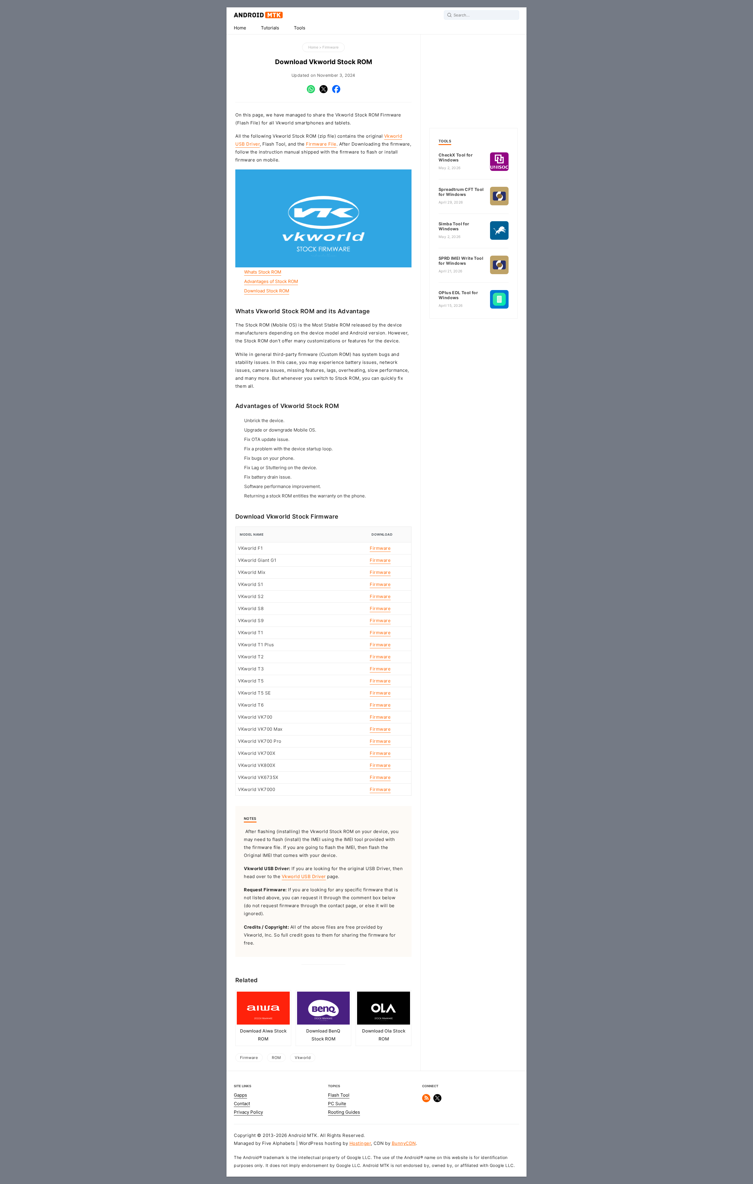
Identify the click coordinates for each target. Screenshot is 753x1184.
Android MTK (258, 15)
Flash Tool (338, 1095)
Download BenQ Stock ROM (323, 1035)
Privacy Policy (248, 1112)
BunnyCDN (404, 1143)
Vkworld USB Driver (304, 876)
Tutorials (270, 28)
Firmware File (321, 144)
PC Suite (337, 1103)
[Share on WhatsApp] (311, 91)
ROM (276, 1057)
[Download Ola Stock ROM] (383, 1010)
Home (240, 28)
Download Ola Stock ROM (383, 1035)
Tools (299, 28)
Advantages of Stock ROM (271, 281)
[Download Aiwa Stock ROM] (263, 1010)
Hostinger (360, 1143)
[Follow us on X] (437, 1100)
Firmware (330, 47)
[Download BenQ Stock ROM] (323, 1010)
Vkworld (303, 1057)
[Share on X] (323, 91)
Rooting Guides (344, 1112)
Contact (242, 1103)
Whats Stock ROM (262, 272)
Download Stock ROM (266, 291)
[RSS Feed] (426, 1100)
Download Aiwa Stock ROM (263, 1035)
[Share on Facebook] (336, 91)
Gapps (240, 1095)
